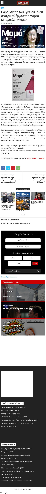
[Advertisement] (17, 350)
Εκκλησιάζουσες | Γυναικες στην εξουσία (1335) (16, 481)
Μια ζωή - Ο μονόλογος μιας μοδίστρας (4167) (16, 449)
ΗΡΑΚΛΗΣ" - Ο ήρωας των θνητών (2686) (14, 417)
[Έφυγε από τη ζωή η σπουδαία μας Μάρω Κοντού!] (38, 196)
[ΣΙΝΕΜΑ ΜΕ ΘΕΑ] (23, 201)
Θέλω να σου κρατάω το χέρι (18, 308)
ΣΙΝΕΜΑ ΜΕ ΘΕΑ (20, 210)
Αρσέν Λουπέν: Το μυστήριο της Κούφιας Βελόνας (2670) (19, 420)
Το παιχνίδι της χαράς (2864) (10, 414)
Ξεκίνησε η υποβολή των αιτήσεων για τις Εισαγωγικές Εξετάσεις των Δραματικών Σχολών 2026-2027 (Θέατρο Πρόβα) (7, 206)
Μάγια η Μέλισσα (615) (8, 426)
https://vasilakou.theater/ (36, 158)
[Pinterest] (13, 168)
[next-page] (24, 214)
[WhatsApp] (18, 168)
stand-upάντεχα (11, 325)
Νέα (2, 8)
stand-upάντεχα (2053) (8, 458)
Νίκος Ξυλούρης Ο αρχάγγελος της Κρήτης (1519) (17, 471)
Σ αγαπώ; (8, 291)
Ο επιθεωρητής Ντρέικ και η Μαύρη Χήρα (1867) (16, 461)
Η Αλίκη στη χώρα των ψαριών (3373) (13, 407)
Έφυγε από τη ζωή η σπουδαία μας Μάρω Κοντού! (37, 202)
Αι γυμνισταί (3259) (7, 452)
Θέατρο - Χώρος (23, 246)
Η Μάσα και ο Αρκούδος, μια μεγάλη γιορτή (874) (17, 423)
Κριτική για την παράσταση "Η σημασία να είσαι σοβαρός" (10, 179)
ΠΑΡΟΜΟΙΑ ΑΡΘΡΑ (23, 189)
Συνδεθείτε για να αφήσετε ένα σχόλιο (15, 223)
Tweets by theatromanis (9, 277)
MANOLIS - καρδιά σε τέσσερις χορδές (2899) (15, 455)
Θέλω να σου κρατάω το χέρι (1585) (12, 468)
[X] (8, 168)
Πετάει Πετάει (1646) (7, 465)
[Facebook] (3, 168)
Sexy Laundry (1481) (7, 474)
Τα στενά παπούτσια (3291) (10, 410)
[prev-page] (22, 214)
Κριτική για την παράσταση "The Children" (38, 179)
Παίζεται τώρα (23, 240)
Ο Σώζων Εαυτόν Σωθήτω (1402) (11, 478)
